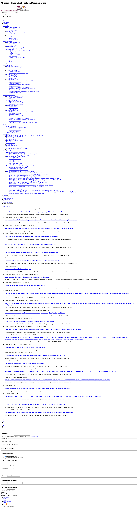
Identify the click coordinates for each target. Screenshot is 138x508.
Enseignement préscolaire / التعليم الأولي (15, 152)
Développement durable (11, 74)
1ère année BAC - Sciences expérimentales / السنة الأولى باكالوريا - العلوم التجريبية (28, 181)
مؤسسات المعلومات (14, 52)
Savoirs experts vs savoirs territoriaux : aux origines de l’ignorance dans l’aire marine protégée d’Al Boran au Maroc (39, 228)
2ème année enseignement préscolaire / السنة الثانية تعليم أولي (23, 155)
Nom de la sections (6, 444)
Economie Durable (13, 76)
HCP (4, 498)
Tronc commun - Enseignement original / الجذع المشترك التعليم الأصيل (25, 172)
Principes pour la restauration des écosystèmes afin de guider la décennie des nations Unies (31, 236)
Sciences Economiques (11, 145)
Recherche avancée (35, 436)
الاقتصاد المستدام (13, 38)
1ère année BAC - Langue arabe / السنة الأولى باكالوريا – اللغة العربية (25, 183)
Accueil (5, 63)
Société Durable (12, 78)
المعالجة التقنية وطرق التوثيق (16, 54)
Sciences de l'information (12, 79)
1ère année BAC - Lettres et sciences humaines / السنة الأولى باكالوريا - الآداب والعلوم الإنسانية (31, 185)
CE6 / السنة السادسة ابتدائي (15, 164)
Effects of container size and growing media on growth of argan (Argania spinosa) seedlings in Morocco (35, 313)
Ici (7, 15)
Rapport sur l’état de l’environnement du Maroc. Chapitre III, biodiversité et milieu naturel (31, 252)
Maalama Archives (7, 124)
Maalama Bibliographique (9, 95)
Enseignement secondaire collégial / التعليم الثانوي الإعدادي (20, 165)
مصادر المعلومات (13, 53)
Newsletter (5, 23)
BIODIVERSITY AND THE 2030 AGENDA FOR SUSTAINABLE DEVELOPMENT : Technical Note (35, 404)
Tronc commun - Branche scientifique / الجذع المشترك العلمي (23, 176)
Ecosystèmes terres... (8, 200)
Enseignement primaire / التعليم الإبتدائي (15, 156)
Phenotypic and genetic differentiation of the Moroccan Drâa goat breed (26, 285)
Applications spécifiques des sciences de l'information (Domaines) (24, 91)
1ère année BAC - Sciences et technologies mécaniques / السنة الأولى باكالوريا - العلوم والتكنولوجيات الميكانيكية (35, 179)
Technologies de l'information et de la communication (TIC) (22, 88)
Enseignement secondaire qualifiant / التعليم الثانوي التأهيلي (20, 171)
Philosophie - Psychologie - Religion (14, 136)
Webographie (6, 134)
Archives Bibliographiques (12, 132)
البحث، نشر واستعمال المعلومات (17, 57)
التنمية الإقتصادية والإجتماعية (13, 27)
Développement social (14, 69)
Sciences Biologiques (11, 144)
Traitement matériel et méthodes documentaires (19, 84)
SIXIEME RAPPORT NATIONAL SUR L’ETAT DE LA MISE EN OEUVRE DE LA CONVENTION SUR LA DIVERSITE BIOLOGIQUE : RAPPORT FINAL (53, 396)
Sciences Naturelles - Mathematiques (14, 147)
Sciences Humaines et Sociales (13, 137)
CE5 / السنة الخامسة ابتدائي (15, 163)
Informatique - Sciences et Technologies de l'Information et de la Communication (24, 135)
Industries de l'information (15, 92)
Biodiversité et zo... (7, 202)
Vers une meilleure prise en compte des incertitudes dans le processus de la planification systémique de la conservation (39, 412)
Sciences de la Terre (10, 143)
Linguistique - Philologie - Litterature (14, 140)
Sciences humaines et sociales (16, 104)
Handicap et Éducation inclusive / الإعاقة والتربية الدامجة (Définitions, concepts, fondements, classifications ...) (34, 190)
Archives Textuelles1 (11, 126)
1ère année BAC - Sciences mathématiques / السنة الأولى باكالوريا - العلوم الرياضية (28, 182)
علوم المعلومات (10, 31)
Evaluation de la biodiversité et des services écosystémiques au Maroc (25, 347)
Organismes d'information (15, 82)
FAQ (4, 502)
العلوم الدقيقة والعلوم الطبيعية (16, 47)
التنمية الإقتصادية (13, 28)
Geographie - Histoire (11, 141)
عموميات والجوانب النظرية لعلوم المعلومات (19, 32)
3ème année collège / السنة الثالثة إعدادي (18, 170)
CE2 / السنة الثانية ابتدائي (15, 159)
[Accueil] (9, 10)
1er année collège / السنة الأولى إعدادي (18, 167)
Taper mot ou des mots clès (8, 436)
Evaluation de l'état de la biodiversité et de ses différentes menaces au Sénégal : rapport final (32, 260)
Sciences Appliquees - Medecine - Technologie (17, 148)
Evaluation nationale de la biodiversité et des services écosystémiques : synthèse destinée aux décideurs (34, 212)
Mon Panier (6, 20)
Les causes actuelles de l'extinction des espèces (18, 269)
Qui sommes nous (7, 501)
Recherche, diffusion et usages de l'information (19, 87)
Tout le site (8, 16)
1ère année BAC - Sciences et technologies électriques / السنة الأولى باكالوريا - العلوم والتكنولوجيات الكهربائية (34, 178)
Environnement (12, 75)
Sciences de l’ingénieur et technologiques (18, 73)
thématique (4, 468)
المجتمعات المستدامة (14, 39)
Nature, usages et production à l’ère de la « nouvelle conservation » (24, 363)
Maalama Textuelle (7, 65)
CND (4, 500)
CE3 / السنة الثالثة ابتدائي (15, 160)
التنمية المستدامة (10, 35)
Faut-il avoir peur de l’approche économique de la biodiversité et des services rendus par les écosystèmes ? (35, 355)
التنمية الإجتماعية (13, 30)
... (9, 34)
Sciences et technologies (11, 70)
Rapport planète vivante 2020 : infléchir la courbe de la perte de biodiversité (27, 277)
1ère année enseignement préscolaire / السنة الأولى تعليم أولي (23, 153)
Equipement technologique (15, 89)
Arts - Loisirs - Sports (11, 139)
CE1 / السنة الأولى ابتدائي (15, 157)
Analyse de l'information (14, 86)
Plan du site (6, 22)
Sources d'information (14, 83)
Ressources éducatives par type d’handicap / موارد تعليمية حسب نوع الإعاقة (26, 193)
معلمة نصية (6, 26)
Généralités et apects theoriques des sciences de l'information (23, 80)
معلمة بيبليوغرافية (7, 41)
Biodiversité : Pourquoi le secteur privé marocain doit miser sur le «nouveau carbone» (30, 321)
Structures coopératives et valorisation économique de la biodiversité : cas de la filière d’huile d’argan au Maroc (37, 388)
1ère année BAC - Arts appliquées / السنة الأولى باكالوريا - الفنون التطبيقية (26, 186)
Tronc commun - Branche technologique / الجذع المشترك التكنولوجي (25, 175)
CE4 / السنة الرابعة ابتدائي (15, 161)
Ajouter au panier (6, 206)
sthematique (4, 475)
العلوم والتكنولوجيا (10, 46)
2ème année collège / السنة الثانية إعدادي (18, 168)
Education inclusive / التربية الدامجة (14, 189)
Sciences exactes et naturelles (15, 71)
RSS (4, 504)
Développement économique (15, 67)
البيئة (10, 36)
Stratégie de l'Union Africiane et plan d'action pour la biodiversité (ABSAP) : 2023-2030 (30, 244)
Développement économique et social (14, 66)
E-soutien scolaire (7, 150)
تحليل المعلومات (13, 56)
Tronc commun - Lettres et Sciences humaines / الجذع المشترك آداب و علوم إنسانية (28, 174)
